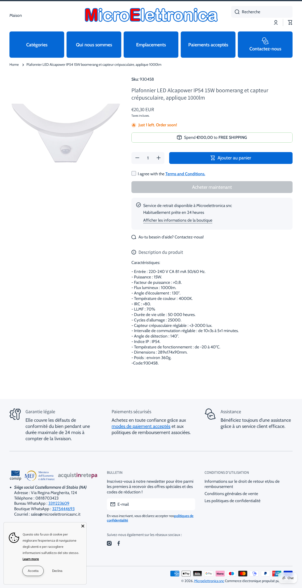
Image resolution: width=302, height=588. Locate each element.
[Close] (82, 526)
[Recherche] (235, 12)
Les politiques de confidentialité (232, 500)
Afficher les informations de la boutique (177, 220)
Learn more (31, 559)
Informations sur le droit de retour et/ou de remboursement (242, 484)
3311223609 (58, 503)
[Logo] (151, 15)
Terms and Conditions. (185, 173)
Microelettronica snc (209, 581)
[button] (290, 22)
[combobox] (262, 12)
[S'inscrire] (189, 504)
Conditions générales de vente (231, 493)
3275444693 (63, 508)
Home (14, 64)
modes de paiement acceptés (141, 426)
